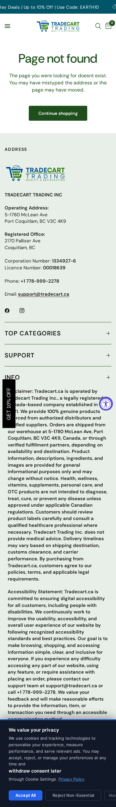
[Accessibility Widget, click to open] (106, 403)
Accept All (25, 795)
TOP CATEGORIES (33, 333)
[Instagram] (26, 310)
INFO (12, 377)
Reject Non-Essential (73, 795)
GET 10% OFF (8, 403)
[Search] (98, 26)
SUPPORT (20, 355)
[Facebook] (11, 310)
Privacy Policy (71, 779)
